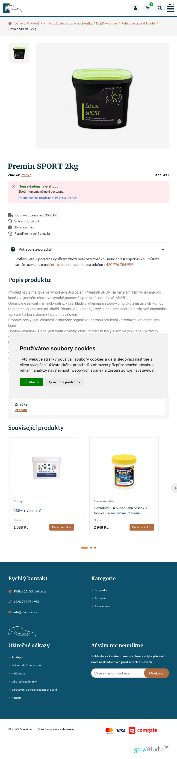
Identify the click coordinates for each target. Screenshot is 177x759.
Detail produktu (61, 527)
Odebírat (156, 673)
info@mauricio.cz (64, 264)
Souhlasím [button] (31, 382)
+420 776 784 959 (118, 264)
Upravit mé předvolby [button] (63, 382)
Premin (26, 175)
